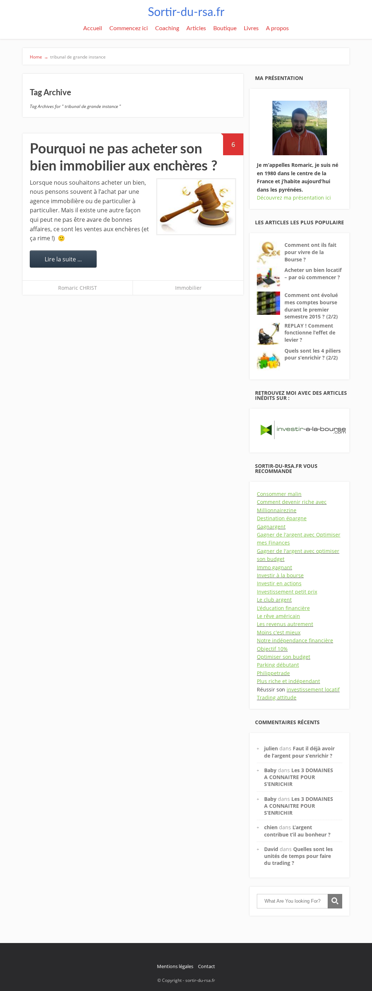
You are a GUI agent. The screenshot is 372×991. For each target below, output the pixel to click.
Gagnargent (271, 526)
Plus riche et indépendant (288, 681)
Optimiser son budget (283, 656)
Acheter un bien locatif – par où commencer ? (312, 273)
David (271, 849)
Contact (206, 966)
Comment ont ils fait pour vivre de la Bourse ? (310, 251)
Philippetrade (273, 673)
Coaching (167, 28)
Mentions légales (175, 966)
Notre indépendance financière (295, 640)
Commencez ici (128, 28)
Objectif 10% (272, 648)
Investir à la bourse (280, 575)
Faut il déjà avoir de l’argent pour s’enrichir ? (299, 752)
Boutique (224, 28)
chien (271, 827)
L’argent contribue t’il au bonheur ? (297, 831)
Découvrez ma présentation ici (294, 197)
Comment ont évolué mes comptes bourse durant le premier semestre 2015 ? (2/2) (311, 306)
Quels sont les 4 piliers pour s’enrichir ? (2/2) (312, 354)
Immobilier (188, 287)
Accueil (92, 28)
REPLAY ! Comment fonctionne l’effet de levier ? (309, 332)
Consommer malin (279, 493)
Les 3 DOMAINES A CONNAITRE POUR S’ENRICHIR (298, 777)
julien (271, 748)
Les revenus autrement (285, 624)
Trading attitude (276, 697)
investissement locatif (313, 689)
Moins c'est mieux (278, 632)
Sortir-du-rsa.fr (186, 12)
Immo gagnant (274, 567)
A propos (277, 28)
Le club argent (274, 599)
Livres (251, 28)
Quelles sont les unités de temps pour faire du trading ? (298, 856)
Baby (270, 770)
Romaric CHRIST (77, 287)
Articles (196, 28)
